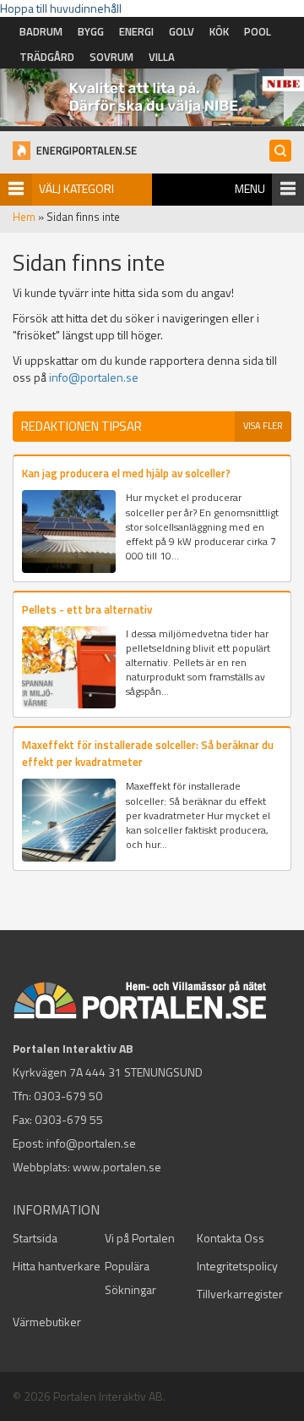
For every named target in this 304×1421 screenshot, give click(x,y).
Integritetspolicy (237, 1266)
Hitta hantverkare (56, 1266)
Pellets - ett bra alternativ (87, 609)
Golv (181, 31)
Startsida (35, 1238)
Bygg (91, 31)
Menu (250, 188)
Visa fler (263, 425)
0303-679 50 (68, 1095)
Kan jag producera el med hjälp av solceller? (126, 473)
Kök (219, 31)
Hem (24, 216)
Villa (162, 56)
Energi (136, 31)
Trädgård (46, 56)
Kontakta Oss (230, 1238)
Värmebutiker (47, 1321)
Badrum (40, 31)
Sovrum (111, 56)
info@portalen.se (93, 377)
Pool (257, 31)
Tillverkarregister (240, 1294)
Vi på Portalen (140, 1238)
